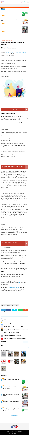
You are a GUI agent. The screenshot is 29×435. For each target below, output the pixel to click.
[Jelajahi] (27, 2)
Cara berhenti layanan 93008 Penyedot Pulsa (10, 19)
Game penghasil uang (14, 287)
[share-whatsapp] (20, 310)
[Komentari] (25, 310)
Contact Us (20, 431)
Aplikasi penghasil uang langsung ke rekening (16, 52)
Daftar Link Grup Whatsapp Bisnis (9, 11)
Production (12, 431)
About (8, 431)
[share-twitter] (14, 310)
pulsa (12, 40)
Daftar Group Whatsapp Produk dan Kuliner (11, 409)
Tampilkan (25, 342)
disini (19, 282)
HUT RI (16, 421)
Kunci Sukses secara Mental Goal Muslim (10, 27)
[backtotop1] (28, 434)
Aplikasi (7, 40)
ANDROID (3, 40)
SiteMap (16, 431)
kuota (10, 40)
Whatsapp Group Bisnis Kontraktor (11, 401)
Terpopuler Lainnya (14, 415)
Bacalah (2, 421)
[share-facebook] (8, 310)
